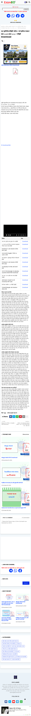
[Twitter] (13, 416)
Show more (26, 434)
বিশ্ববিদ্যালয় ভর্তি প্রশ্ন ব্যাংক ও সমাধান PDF (9, 654)
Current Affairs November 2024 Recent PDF (6, 619)
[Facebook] (10, 416)
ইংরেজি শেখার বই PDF (6, 646)
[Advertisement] (15, 89)
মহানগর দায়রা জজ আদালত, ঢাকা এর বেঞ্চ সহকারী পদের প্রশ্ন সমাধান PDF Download (8, 603)
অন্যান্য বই (19, 643)
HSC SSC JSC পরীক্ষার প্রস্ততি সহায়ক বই (10, 641)
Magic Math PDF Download (9, 457)
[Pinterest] (20, 416)
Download (25, 241)
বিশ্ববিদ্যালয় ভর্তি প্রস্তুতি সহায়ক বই (8, 656)
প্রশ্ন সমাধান (17, 651)
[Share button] (27, 416)
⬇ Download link (5, 145)
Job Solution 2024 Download (10, 65)
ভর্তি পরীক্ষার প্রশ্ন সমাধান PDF (21, 656)
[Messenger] (18, 16)
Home (3, 26)
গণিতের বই (4, 648)
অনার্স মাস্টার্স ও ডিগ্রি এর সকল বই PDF (8, 643)
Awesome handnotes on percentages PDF (14, 507)
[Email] (23, 416)
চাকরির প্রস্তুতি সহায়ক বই (10, 26)
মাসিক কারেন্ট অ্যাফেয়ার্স (6, 659)
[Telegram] (9, 16)
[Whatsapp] (13, 16)
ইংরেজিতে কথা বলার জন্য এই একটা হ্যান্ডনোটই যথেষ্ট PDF (12, 482)
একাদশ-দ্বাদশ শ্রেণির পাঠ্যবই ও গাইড (18, 646)
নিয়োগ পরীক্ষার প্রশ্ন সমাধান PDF (7, 651)
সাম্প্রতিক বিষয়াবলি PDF (16, 659)
